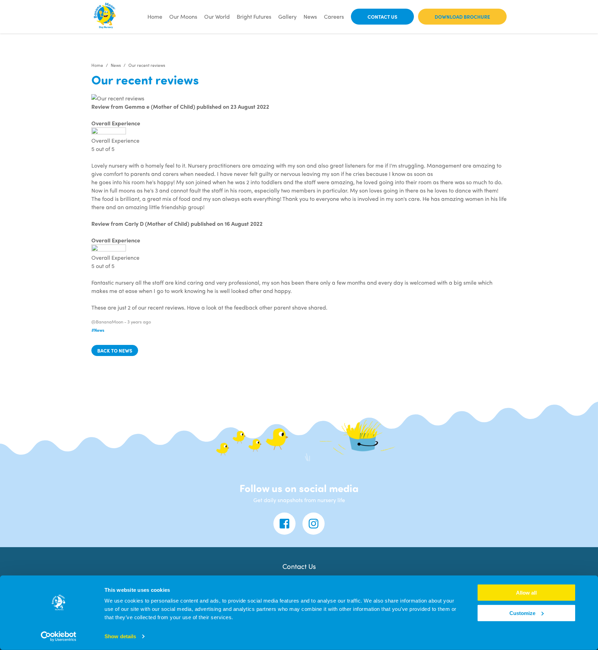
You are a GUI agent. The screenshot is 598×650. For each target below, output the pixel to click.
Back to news (114, 350)
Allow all (526, 593)
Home (154, 16)
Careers (334, 16)
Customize (522, 613)
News (310, 16)
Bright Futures (254, 16)
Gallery (287, 16)
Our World (217, 16)
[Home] (105, 17)
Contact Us (382, 16)
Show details (120, 636)
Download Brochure (462, 16)
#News (98, 330)
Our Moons (183, 16)
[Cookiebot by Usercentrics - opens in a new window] (58, 636)
